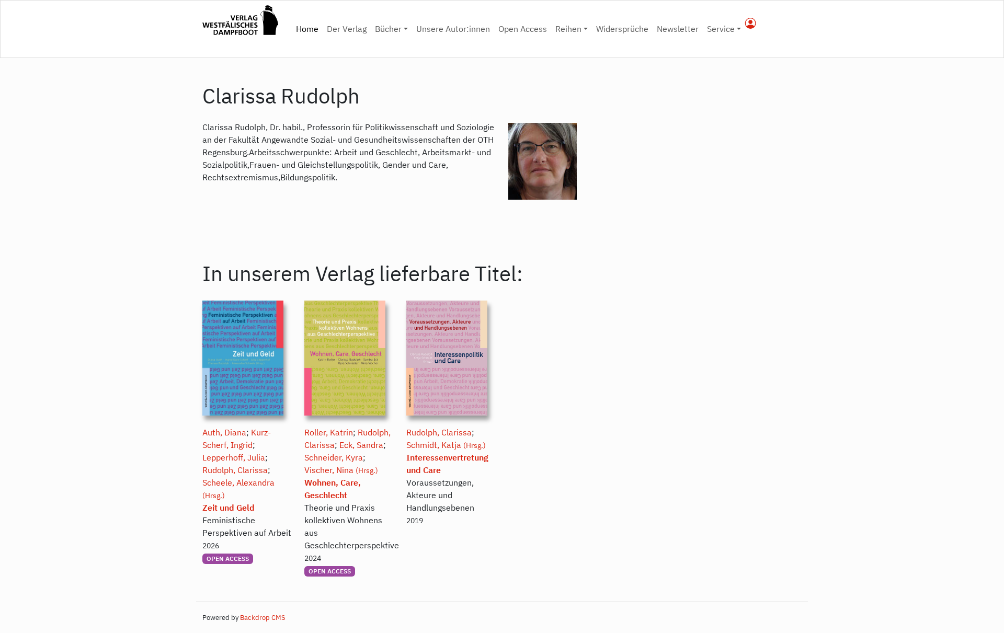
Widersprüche (622, 29)
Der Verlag (347, 29)
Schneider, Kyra (333, 457)
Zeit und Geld (228, 507)
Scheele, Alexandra (238, 482)
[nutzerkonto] (750, 24)
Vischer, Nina (328, 470)
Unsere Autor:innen (453, 29)
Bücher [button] (388, 29)
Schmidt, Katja (433, 445)
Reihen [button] (568, 29)
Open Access (522, 29)
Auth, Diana (224, 432)
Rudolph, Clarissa (235, 470)
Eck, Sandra (361, 445)
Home (309, 28)
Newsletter (678, 29)
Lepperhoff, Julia (233, 457)
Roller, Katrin (328, 432)
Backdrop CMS (263, 617)
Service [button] (721, 29)
